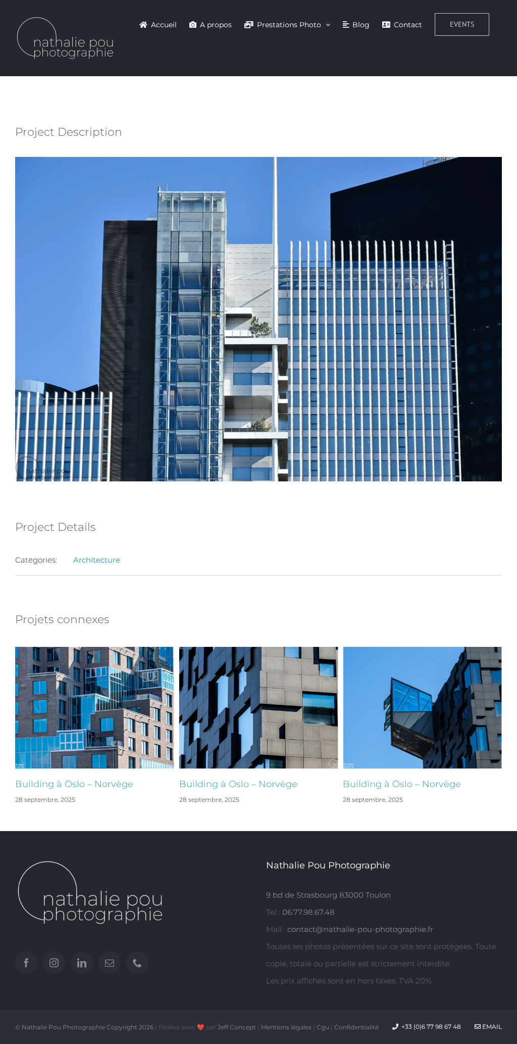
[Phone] (137, 963)
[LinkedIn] (82, 963)
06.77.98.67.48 (308, 912)
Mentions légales (286, 1027)
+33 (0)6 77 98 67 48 (431, 1026)
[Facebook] (26, 963)
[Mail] (109, 963)
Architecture (96, 560)
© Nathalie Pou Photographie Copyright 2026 (84, 1027)
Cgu (323, 1027)
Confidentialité (356, 1027)
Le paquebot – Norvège (448, 784)
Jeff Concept (237, 1027)
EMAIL (491, 1026)
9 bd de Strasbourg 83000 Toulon (328, 895)
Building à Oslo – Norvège (126, 784)
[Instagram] (54, 963)
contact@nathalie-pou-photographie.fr (360, 929)
